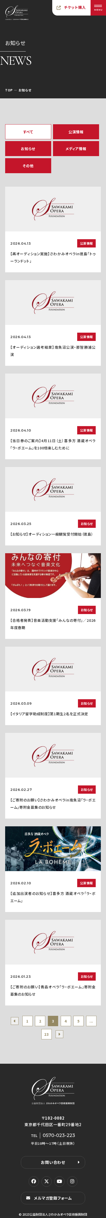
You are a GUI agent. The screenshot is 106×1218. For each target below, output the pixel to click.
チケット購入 (75, 7)
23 (46, 1034)
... (91, 1021)
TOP (9, 90)
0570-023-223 (59, 1135)
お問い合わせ (53, 1162)
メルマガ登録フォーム (53, 1198)
